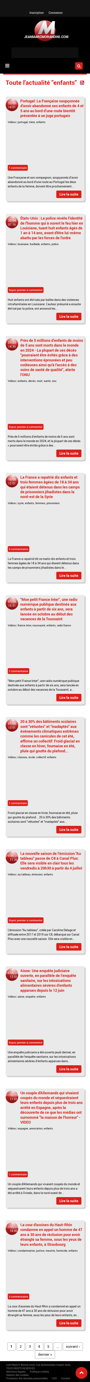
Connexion (56, 13)
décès (32, 381)
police (55, 244)
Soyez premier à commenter (25, 290)
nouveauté (38, 625)
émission (37, 874)
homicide (61, 1250)
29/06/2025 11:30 (14, 858)
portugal (23, 122)
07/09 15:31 (12, 604)
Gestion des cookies (17, 1375)
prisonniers (53, 503)
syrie (21, 503)
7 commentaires (18, 671)
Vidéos (12, 122)
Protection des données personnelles (27, 1378)
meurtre (50, 1250)
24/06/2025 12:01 (14, 975)
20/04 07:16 (12, 222)
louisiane (23, 244)
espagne (23, 1128)
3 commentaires (18, 1296)
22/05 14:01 (12, 105)
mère (32, 122)
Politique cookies (39, 1371)
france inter (24, 625)
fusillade (35, 244)
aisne (21, 996)
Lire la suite (68, 194)
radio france (64, 625)
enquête (30, 996)
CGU (54, 1378)
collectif (41, 757)
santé (47, 381)
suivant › (73, 1346)
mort (39, 381)
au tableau (24, 874)
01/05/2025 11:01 (14, 1097)
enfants (40, 122)
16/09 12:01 (12, 481)
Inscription (37, 13)
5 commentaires (18, 549)
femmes (40, 503)
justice (40, 1250)
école (31, 757)
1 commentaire (18, 168)
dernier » (45, 1354)
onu (54, 381)
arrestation (35, 1128)
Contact (65, 1378)
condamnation (26, 1250)
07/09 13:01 (12, 726)
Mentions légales (16, 1371)
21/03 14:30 (12, 344)
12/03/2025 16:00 (14, 1229)
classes (22, 757)
